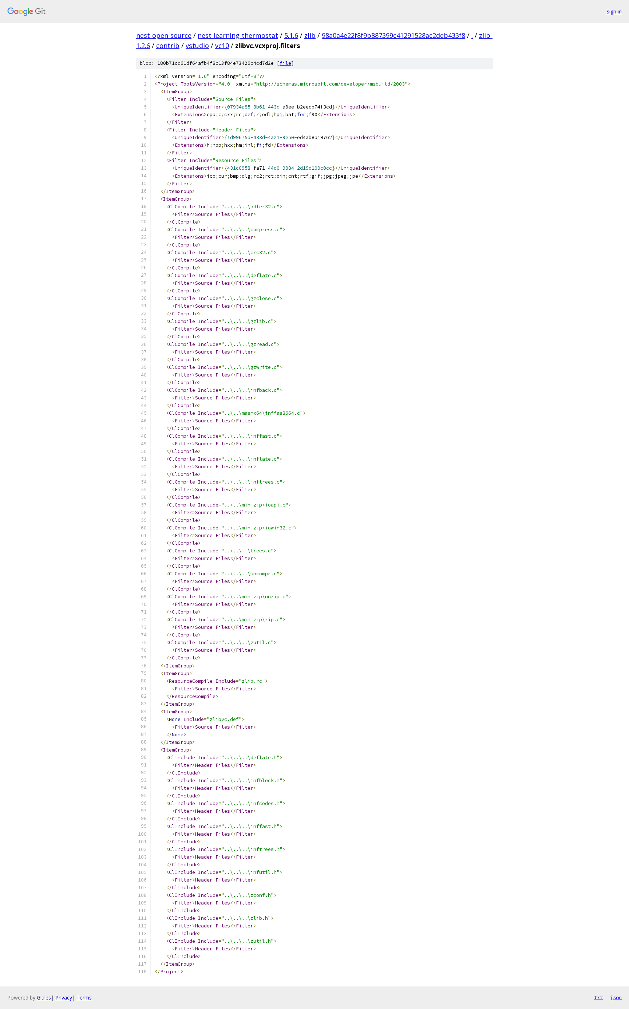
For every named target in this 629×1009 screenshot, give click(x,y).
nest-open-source (163, 35)
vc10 (222, 45)
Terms (84, 997)
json (616, 997)
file (285, 63)
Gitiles (44, 997)
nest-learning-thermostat (238, 35)
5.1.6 (291, 35)
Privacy (63, 997)
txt (598, 997)
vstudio (197, 45)
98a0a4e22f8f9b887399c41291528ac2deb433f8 (393, 35)
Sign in (614, 11)
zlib (310, 35)
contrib (167, 45)
